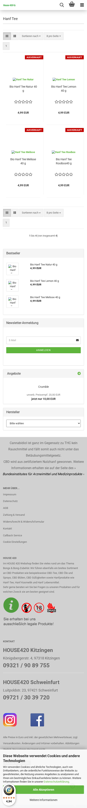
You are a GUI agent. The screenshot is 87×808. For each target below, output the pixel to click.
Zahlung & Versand (14, 514)
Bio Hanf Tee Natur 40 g (23, 88)
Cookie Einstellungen (15, 541)
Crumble (43, 386)
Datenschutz (10, 501)
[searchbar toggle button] (62, 5)
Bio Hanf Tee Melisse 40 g (23, 161)
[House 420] (8, 5)
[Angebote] (79, 373)
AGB (5, 507)
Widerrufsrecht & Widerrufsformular (23, 521)
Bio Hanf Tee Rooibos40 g (64, 161)
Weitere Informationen (43, 800)
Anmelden (43, 350)
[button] (7, 36)
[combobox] (31, 36)
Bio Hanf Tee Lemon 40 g (63, 88)
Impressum (9, 494)
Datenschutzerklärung (56, 781)
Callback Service (12, 535)
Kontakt (7, 528)
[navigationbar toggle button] (82, 5)
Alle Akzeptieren (43, 789)
